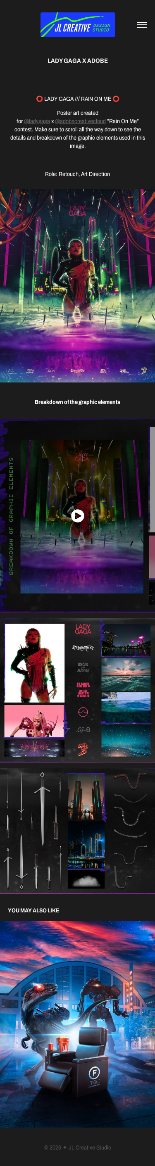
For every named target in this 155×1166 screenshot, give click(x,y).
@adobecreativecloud (80, 121)
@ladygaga (37, 121)
